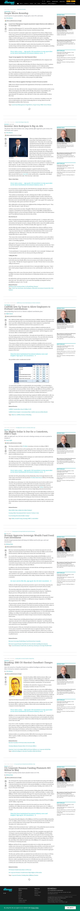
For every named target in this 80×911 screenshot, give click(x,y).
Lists (35, 3)
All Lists (20, 895)
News (21, 3)
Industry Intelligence (51, 3)
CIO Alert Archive (21, 901)
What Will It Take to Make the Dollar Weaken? (20, 510)
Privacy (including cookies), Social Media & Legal (57, 902)
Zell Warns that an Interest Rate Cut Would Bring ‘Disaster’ (23, 286)
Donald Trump (18, 518)
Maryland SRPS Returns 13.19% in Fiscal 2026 (66, 57)
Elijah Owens (9, 313)
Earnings (25, 518)
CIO (48, 890)
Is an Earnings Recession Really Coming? (19, 515)
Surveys (31, 3)
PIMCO (30, 518)
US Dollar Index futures (36, 477)
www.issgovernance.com (53, 893)
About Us (48, 1)
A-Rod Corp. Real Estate (17, 288)
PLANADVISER (53, 890)
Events (39, 3)
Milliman (31, 875)
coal (13, 645)
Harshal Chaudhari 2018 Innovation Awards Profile (22, 742)
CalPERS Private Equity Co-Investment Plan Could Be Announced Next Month (28, 412)
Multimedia (44, 3)
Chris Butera (9, 18)
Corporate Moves (7, 11)
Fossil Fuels (23, 645)
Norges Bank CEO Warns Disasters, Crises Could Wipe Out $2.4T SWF (65, 53)
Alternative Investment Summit (40, 288)
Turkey (41, 487)
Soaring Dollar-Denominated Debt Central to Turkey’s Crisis (24, 513)
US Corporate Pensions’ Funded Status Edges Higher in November (25, 872)
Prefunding (28, 414)
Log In (69, 1)
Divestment (17, 645)
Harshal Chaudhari (27, 751)
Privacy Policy (35, 907)
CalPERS (18, 414)
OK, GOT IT (70, 907)
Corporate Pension (16, 875)
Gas (28, 645)
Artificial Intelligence (17, 751)
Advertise (36, 893)
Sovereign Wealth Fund (45, 645)
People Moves (29, 104)
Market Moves (6, 429)
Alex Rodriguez (28, 288)
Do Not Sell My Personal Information (55, 900)
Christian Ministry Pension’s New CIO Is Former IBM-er (22, 746)
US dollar (25, 446)
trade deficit (35, 518)
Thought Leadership (22, 900)
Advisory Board (55, 1)
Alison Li (14, 414)
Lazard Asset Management (18, 104)
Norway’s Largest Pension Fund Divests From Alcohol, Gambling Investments (28, 644)
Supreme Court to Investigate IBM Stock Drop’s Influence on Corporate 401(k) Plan (29, 749)
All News (20, 892)
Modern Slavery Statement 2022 (54, 899)
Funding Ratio (25, 875)
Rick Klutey (38, 751)
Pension (23, 414)
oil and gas (36, 645)
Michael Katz (9, 544)
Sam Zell (25, 174)
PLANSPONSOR (59, 890)
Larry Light (9, 440)
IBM (34, 751)
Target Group (36, 104)
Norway (31, 645)
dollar (13, 518)
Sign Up (73, 1)
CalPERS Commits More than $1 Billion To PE (20, 409)
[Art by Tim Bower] (15, 695)
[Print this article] (6, 31)
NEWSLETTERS (62, 1)
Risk (5, 533)
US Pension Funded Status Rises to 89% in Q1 (20, 869)
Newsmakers (6, 124)
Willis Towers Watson (45, 104)
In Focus (26, 3)
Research (6, 766)
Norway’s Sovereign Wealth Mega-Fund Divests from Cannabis (24, 641)
